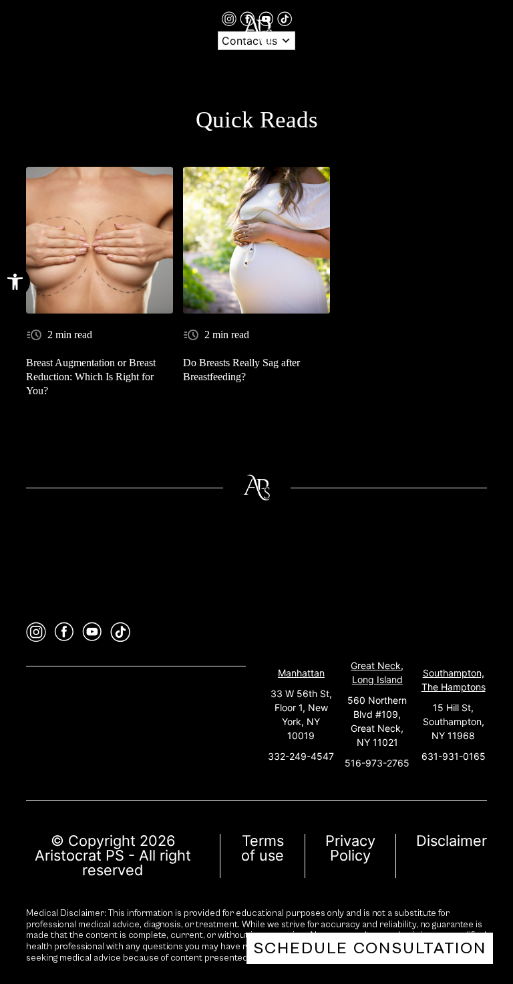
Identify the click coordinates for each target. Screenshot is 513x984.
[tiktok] (284, 18)
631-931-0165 (453, 756)
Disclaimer (451, 840)
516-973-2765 (377, 763)
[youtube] (92, 632)
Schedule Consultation (369, 948)
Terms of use (262, 848)
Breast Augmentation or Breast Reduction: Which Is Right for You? (91, 376)
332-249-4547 (301, 756)
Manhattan (301, 672)
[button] (15, 282)
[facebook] (64, 632)
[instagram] (231, 18)
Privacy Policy (350, 848)
